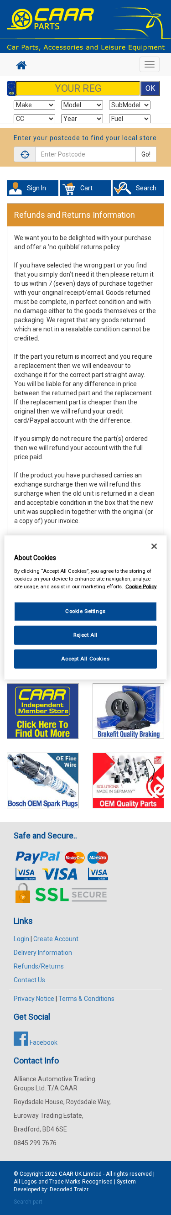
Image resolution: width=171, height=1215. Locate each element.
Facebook (42, 1042)
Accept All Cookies (85, 658)
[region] (85, 607)
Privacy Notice (34, 998)
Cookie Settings (85, 611)
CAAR (66, 1174)
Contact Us (29, 980)
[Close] (154, 546)
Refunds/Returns (39, 966)
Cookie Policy (140, 586)
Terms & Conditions (86, 998)
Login (21, 939)
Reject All (85, 634)
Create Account (55, 939)
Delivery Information (43, 952)
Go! (145, 154)
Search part (28, 1202)
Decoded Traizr (69, 1189)
